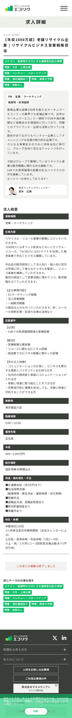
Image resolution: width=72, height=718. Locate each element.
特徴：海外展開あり (16, 79)
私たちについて (13, 659)
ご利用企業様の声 (35, 678)
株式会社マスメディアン (36, 688)
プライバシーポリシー (48, 701)
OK (36, 711)
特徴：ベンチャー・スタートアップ (25, 73)
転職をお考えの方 (15, 649)
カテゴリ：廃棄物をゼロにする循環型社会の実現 (33, 61)
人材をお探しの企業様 (36, 669)
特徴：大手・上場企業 (18, 67)
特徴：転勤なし (14, 85)
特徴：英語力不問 (41, 79)
